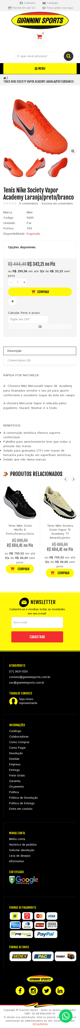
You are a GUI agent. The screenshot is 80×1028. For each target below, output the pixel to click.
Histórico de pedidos (23, 845)
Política (14, 792)
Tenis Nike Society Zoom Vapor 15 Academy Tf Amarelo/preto (60, 532)
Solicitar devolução (21, 850)
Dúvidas (14, 759)
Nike (30, 212)
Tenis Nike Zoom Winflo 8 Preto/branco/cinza (20, 530)
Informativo (16, 861)
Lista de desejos (19, 856)
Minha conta (17, 839)
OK (40, 327)
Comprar (42, 292)
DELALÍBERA (40, 1024)
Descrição (15, 351)
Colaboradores (19, 737)
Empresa (14, 764)
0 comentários (28, 203)
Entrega (14, 770)
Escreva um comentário (57, 203)
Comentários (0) (19, 360)
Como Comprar (19, 742)
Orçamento (16, 787)
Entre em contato (20, 809)
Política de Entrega (21, 803)
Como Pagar (17, 748)
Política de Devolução (23, 798)
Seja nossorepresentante (28, 701)
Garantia (14, 781)
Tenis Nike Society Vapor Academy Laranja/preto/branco (38, 81)
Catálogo (15, 731)
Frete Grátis (17, 776)
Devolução (16, 753)
